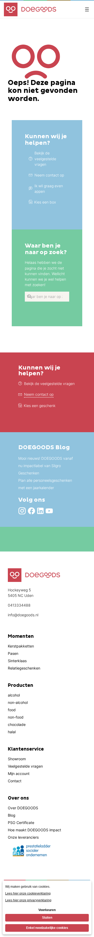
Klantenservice (26, 749)
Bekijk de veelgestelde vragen (49, 383)
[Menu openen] (87, 9)
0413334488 (19, 605)
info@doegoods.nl (23, 615)
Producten (20, 685)
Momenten (21, 636)
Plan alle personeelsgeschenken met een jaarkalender (45, 484)
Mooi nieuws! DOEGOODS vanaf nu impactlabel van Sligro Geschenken (45, 465)
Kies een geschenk (39, 405)
